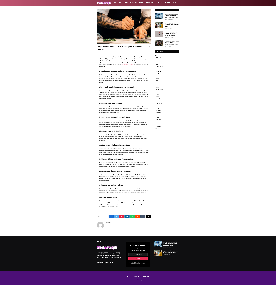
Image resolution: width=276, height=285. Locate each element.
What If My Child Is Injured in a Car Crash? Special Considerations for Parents (172, 42)
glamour (124, 200)
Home (115, 2)
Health (174, 2)
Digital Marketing (150, 2)
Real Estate (158, 110)
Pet (156, 105)
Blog (156, 62)
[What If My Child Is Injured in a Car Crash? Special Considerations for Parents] (159, 43)
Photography (158, 108)
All (150, 53)
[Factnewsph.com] (104, 3)
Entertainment (158, 71)
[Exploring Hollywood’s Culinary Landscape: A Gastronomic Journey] (124, 26)
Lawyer (157, 94)
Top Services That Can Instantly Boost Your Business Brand (172, 24)
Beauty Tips (158, 59)
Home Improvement (160, 89)
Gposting (100, 53)
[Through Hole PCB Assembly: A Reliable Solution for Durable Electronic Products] (159, 16)
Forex (156, 82)
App (156, 55)
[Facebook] (92, 61)
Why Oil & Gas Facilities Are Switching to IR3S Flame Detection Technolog (171, 33)
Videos (156, 128)
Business (126, 2)
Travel (156, 124)
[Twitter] (92, 64)
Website (157, 131)
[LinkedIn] (92, 68)
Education (167, 2)
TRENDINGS (157, 126)
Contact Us (146, 276)
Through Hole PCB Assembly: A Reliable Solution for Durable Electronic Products (171, 15)
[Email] (92, 76)
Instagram (157, 92)
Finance (157, 75)
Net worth (157, 98)
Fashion (157, 73)
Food (156, 80)
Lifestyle (141, 2)
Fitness (157, 78)
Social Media (160, 2)
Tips (156, 121)
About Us (129, 276)
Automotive (158, 57)
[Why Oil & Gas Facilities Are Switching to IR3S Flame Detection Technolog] (159, 34)
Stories (157, 117)
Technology (133, 2)
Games (157, 85)
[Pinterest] (92, 72)
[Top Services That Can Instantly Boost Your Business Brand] (159, 25)
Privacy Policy (137, 263)
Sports (156, 115)
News (120, 2)
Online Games (158, 103)
